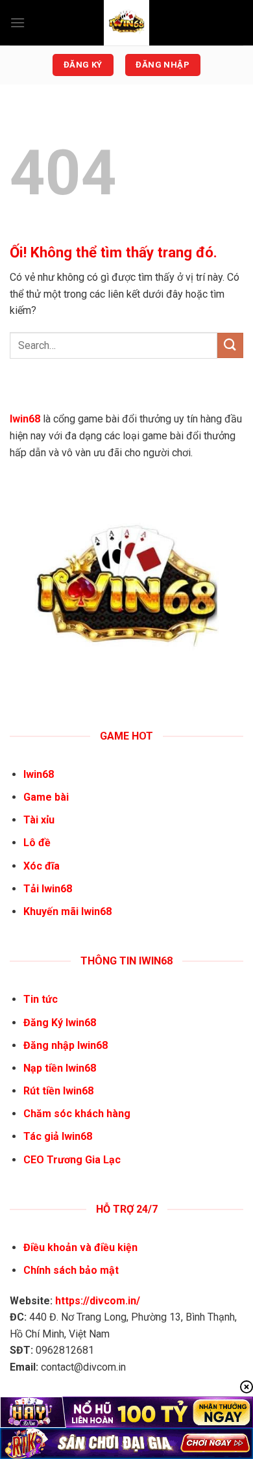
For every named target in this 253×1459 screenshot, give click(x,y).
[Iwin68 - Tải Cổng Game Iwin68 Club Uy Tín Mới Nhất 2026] (126, 22)
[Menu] (17, 22)
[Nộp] (230, 345)
